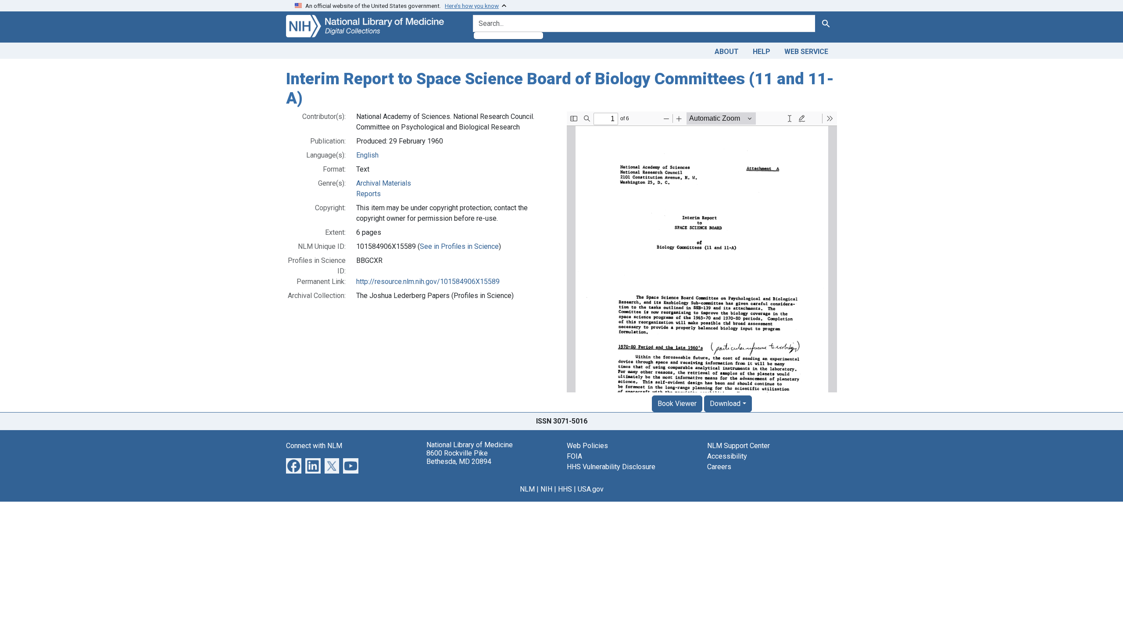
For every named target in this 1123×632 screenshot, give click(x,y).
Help (761, 51)
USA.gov (591, 489)
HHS (565, 489)
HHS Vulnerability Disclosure (611, 467)
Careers (719, 467)
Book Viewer (677, 403)
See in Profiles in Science (459, 246)
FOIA (574, 456)
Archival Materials (383, 183)
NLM (527, 489)
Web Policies (587, 446)
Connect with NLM (314, 446)
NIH (546, 489)
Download (725, 403)
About (727, 51)
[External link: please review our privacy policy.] (293, 465)
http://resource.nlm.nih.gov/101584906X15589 (428, 281)
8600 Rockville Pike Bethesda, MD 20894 (458, 457)
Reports (368, 194)
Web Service (806, 51)
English (367, 155)
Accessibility (727, 456)
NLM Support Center (738, 446)
